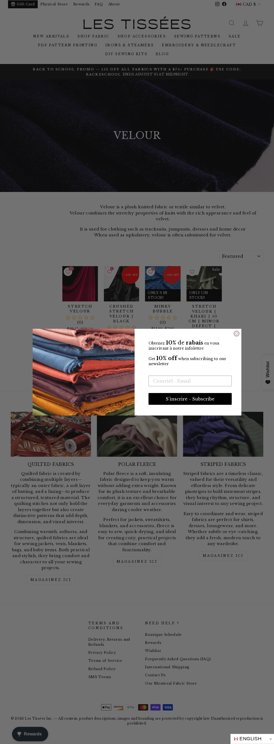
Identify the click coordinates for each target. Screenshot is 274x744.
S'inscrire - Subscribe (190, 399)
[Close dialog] (236, 333)
